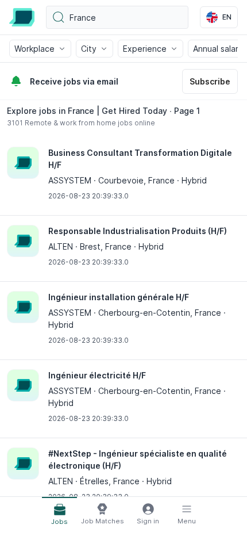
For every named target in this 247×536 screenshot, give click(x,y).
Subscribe (210, 81)
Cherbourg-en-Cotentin (144, 312)
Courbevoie (121, 180)
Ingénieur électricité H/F (97, 375)
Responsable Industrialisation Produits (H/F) (137, 231)
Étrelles (94, 481)
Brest (90, 246)
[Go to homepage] (21, 17)
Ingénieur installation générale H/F (118, 297)
